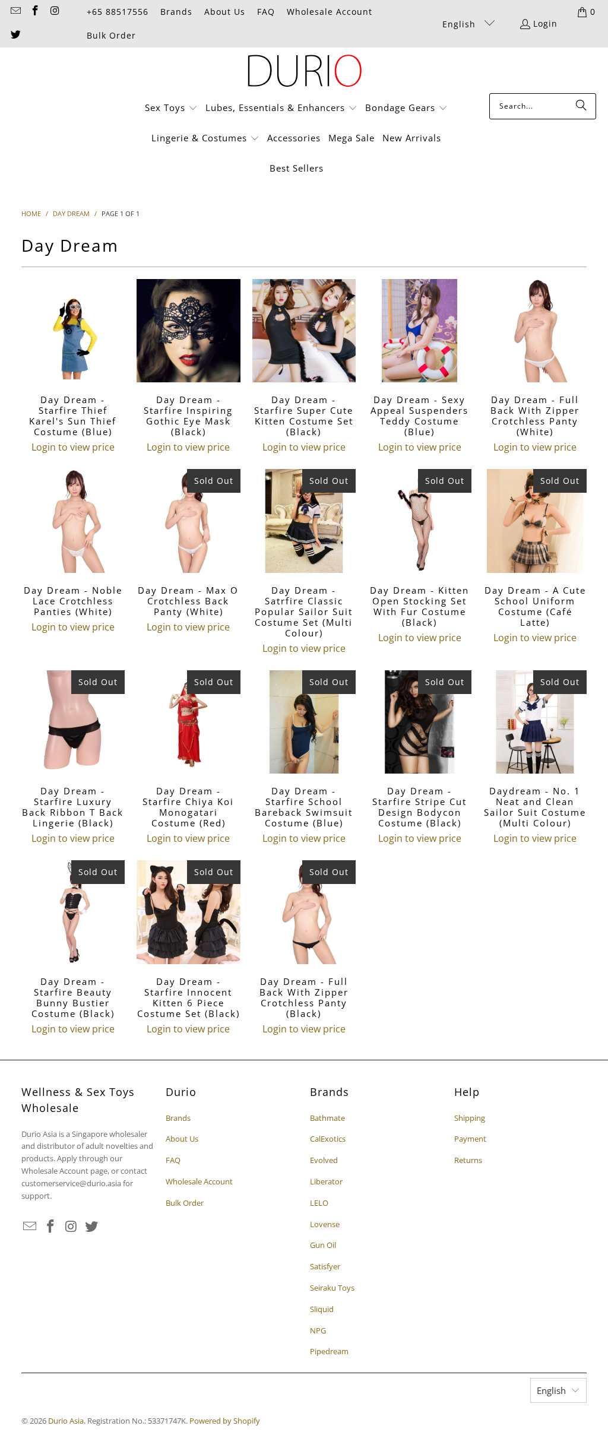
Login (545, 23)
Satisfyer (325, 1266)
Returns (468, 1160)
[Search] (581, 106)
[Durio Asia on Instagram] (55, 11)
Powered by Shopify (224, 1420)
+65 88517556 (117, 11)
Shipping (469, 1118)
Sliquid (322, 1309)
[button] (171, 108)
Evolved (324, 1160)
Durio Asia (66, 1420)
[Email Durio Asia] (15, 11)
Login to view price (73, 447)
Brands (176, 11)
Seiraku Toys (332, 1287)
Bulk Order (111, 35)
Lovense (325, 1224)
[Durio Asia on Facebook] (35, 11)
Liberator (326, 1181)
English (460, 24)
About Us (224, 11)
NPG (318, 1330)
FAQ (266, 11)
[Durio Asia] (304, 73)
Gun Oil (323, 1245)
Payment (470, 1138)
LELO (319, 1202)
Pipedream (329, 1351)
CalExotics (328, 1138)
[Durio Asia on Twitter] (15, 35)
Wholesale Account (329, 11)
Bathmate (327, 1118)
